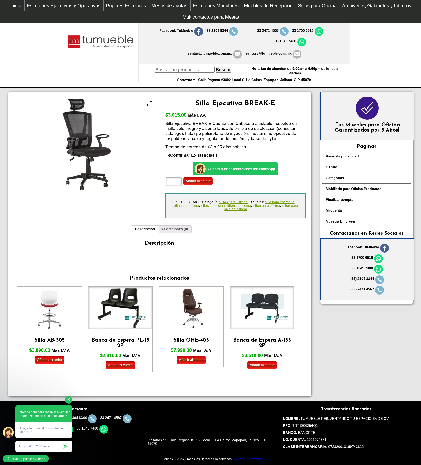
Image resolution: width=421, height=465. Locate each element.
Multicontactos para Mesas (210, 17)
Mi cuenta (334, 210)
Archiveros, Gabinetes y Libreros (376, 5)
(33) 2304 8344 (362, 279)
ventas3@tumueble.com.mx (268, 53)
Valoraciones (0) (174, 229)
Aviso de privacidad (342, 156)
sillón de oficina (239, 205)
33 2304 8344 (217, 30)
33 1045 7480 (285, 41)
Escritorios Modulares (216, 5)
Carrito (331, 167)
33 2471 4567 (268, 30)
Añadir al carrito (198, 181)
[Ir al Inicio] (100, 47)
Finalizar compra (339, 200)
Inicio (15, 5)
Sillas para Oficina (317, 5)
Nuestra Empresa (340, 221)
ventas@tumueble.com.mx (210, 53)
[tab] (145, 229)
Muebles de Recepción (268, 5)
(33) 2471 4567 (362, 289)
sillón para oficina (266, 205)
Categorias (335, 178)
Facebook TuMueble (176, 30)
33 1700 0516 (303, 30)
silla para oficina (186, 205)
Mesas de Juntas (169, 5)
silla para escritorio (279, 202)
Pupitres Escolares (126, 5)
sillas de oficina (213, 205)
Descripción (145, 229)
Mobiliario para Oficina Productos (353, 189)
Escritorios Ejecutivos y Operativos (63, 5)
